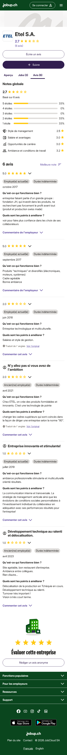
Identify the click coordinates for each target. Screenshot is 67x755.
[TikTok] (39, 711)
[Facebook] (18, 711)
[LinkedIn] (46, 711)
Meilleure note (48, 164)
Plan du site (13, 740)
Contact (27, 740)
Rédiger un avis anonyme (33, 662)
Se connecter (40, 5)
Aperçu (8, 75)
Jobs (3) (23, 75)
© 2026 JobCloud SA (47, 740)
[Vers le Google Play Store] (46, 722)
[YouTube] (25, 711)
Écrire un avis (33, 54)
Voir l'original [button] (33, 346)
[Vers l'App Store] (21, 722)
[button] (17, 173)
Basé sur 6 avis (11, 97)
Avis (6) (37, 75)
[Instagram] (32, 711)
